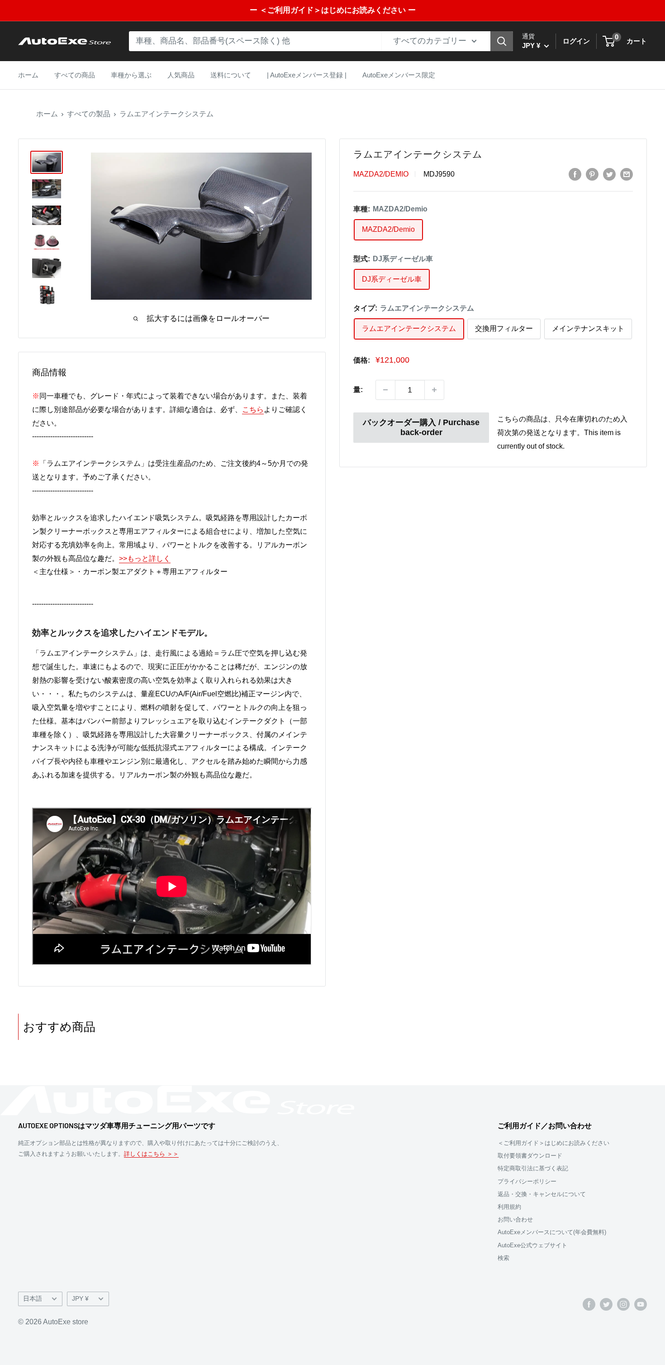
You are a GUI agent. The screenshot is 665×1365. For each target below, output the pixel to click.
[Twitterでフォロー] (606, 1304)
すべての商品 (74, 75)
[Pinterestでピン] (592, 174)
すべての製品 (88, 114)
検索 (503, 1258)
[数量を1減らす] (385, 389)
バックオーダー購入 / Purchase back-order (421, 427)
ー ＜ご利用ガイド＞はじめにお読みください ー (333, 10)
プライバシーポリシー (527, 1181)
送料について (230, 75)
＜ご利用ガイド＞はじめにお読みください (553, 1143)
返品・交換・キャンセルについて (542, 1194)
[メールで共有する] (626, 174)
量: (358, 389)
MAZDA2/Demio (380, 174)
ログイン (576, 41)
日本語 (32, 1298)
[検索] (501, 41)
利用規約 (509, 1206)
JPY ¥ (80, 1298)
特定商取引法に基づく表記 (533, 1168)
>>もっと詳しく (145, 558)
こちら (253, 409)
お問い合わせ (515, 1219)
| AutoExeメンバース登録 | (307, 75)
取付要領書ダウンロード (530, 1155)
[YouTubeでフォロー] (640, 1304)
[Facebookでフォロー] (589, 1304)
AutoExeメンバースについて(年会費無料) (552, 1232)
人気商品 (181, 75)
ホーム (28, 75)
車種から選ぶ (131, 75)
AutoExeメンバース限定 (398, 75)
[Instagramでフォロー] (623, 1304)
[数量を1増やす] (434, 389)
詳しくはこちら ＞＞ (151, 1153)
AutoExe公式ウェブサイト (532, 1245)
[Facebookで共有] (575, 174)
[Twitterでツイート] (609, 174)
